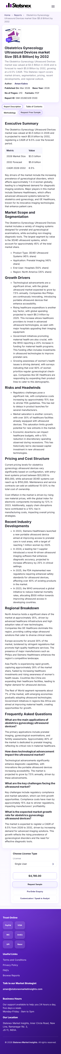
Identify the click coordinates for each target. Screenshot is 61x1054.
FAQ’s (6, 970)
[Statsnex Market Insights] (18, 6)
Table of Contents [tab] (34, 106)
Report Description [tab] (12, 106)
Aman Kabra (21, 83)
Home (7, 15)
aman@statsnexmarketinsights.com (22, 989)
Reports (18, 15)
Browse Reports (11, 975)
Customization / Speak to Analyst (35, 898)
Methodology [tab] (10, 113)
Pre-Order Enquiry (35, 891)
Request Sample (35, 884)
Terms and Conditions (14, 959)
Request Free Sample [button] (31, 112)
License (17, 858)
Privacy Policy (10, 965)
